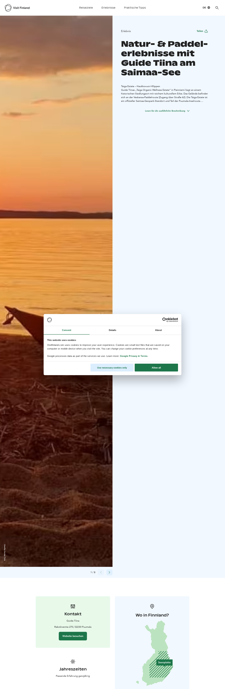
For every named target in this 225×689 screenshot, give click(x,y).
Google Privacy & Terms (134, 356)
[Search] (217, 8)
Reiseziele (86, 7)
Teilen (200, 31)
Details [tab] (112, 330)
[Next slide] (109, 572)
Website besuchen (72, 636)
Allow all (156, 367)
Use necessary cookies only (112, 367)
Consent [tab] (66, 330)
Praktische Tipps (135, 7)
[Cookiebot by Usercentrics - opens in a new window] (164, 320)
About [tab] (158, 330)
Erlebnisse (108, 7)
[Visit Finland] (17, 7)
